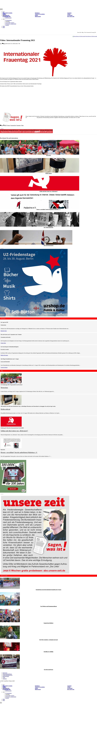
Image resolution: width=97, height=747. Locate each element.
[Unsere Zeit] (17, 8)
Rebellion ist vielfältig (48, 651)
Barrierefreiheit (6, 676)
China (6, 16)
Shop (4, 26)
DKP (4, 27)
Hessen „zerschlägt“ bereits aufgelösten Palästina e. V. (49, 209)
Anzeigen (5, 678)
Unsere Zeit (79, 32)
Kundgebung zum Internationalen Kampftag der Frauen (48, 589)
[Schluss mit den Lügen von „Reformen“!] (11, 426)
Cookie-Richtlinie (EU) (7, 675)
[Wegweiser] (11, 382)
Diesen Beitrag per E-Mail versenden (91, 36)
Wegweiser (48, 155)
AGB (4, 677)
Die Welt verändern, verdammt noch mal (48, 639)
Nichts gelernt (48, 173)
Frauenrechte (13, 125)
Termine (4, 14)
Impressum (5, 672)
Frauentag (18, 125)
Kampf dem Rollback (48, 623)
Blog (4, 12)
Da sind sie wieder (5, 349)
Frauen (8, 125)
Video (22, 125)
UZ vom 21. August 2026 (10, 23)
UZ (3, 11)
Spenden (7, 25)
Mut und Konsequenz (48, 245)
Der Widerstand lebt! (48, 227)
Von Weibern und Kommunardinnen (48, 606)
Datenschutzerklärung (7, 674)
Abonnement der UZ (31, 117)
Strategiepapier (8, 17)
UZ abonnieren (8, 20)
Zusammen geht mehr (5, 337)
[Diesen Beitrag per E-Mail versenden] (79, 36)
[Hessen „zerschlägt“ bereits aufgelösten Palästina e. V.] (11, 447)
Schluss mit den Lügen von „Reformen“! (48, 191)
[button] (0, 682)
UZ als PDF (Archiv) (9, 22)
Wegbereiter (3, 325)
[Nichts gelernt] (11, 404)
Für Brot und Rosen (48, 669)
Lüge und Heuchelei (5, 361)
